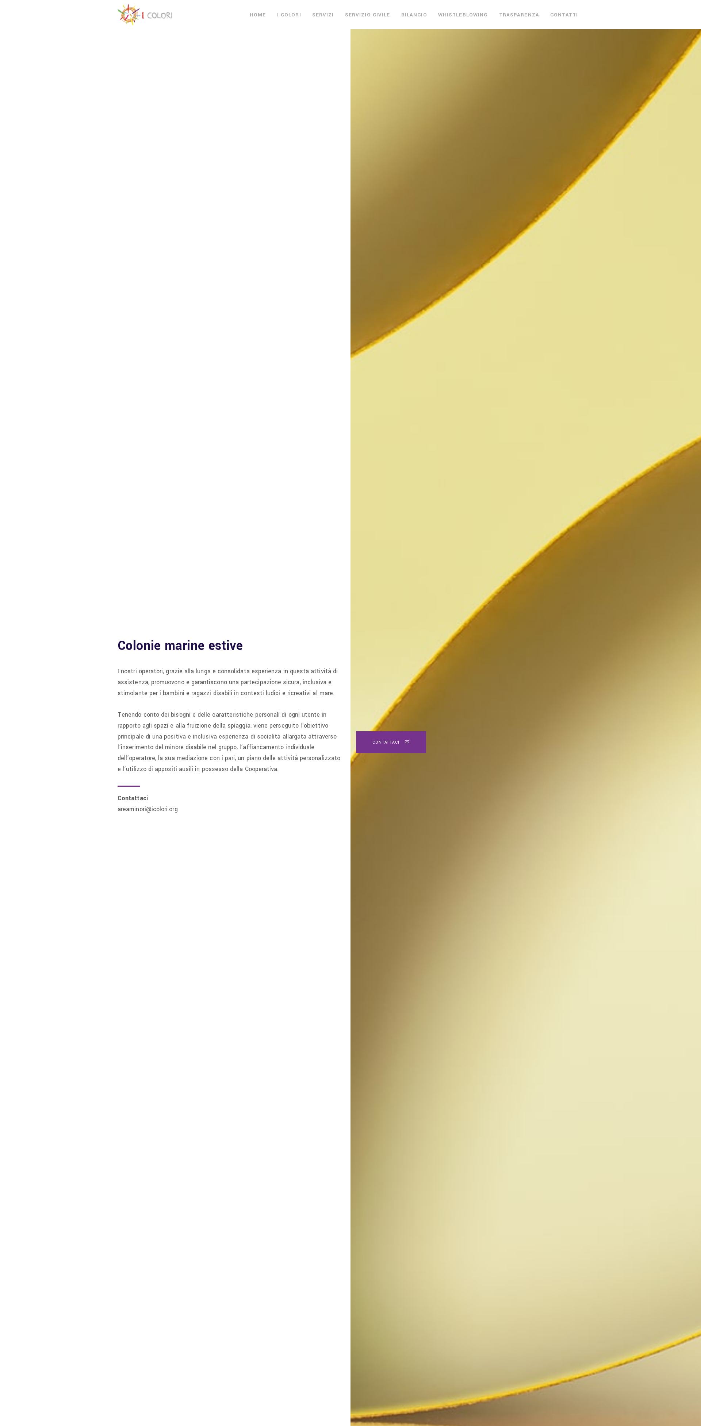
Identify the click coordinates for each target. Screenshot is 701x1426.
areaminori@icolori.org (148, 809)
